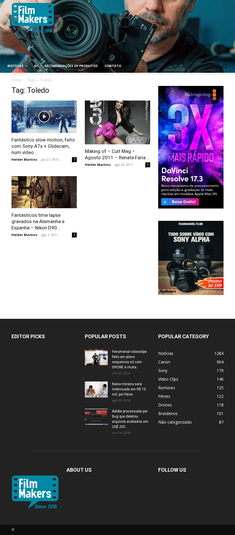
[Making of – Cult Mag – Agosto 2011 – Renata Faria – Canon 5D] (117, 122)
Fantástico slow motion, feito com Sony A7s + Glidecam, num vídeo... (43, 146)
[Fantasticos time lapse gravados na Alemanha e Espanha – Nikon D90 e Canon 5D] (44, 192)
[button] (224, 66)
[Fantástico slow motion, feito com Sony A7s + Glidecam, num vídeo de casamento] (44, 117)
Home (16, 80)
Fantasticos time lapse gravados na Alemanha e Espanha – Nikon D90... (37, 221)
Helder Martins (24, 159)
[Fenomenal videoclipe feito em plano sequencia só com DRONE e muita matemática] (96, 357)
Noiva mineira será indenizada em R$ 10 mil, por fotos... (129, 389)
